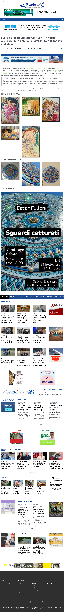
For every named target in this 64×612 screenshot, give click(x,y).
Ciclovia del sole (6, 583)
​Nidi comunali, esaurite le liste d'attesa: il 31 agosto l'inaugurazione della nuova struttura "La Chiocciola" (23, 319)
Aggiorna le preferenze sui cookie (50, 601)
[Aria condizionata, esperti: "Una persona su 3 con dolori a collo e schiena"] (6, 483)
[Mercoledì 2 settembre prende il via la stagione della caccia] (8, 352)
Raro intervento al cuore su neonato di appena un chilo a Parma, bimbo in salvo (39, 319)
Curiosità (22, 534)
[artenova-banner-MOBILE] (16, 384)
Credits (31, 602)
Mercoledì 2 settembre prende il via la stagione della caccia (7, 361)
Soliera (49, 587)
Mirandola (19, 583)
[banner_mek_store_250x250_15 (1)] (56, 490)
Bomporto (34, 587)
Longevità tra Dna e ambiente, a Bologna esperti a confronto (17, 490)
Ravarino (49, 589)
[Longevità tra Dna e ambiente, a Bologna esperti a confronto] (18, 483)
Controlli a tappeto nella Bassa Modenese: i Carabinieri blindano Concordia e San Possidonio (39, 340)
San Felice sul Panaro (22, 587)
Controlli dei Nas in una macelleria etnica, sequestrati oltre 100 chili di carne (7, 340)
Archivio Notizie (6, 587)
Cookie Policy (36, 601)
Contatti (13, 601)
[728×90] (32, 15)
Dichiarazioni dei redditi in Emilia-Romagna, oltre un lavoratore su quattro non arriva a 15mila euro (39, 362)
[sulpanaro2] (47, 444)
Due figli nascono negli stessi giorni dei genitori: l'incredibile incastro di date (39, 550)
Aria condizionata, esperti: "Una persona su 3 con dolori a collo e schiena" (5, 490)
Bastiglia (34, 589)
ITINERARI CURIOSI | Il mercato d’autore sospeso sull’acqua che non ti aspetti (24, 408)
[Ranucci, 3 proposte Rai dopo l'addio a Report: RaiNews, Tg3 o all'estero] (40, 456)
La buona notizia (30, 48)
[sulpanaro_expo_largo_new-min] (32, 565)
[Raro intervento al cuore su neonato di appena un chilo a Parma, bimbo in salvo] (39, 308)
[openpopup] (62, 19)
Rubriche (22, 399)
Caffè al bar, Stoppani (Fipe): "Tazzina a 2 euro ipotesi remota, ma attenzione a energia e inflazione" (56, 464)
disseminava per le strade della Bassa (39, 68)
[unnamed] (56, 315)
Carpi (18, 593)
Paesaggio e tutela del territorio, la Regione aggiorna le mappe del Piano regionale (24, 550)
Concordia (19, 589)
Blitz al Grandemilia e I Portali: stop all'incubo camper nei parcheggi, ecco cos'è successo (23, 340)
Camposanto (35, 585)
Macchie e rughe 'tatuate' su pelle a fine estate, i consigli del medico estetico (40, 490)
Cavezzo (34, 583)
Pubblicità (19, 601)
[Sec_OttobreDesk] (32, 27)
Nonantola (50, 591)
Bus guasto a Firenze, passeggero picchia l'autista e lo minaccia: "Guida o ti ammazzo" (8, 464)
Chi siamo (6, 601)
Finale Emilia (20, 585)
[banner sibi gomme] (16, 444)
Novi (48, 585)
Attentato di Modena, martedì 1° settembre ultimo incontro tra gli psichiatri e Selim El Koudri (7, 319)
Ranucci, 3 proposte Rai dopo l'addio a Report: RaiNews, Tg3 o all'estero (39, 463)
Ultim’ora (5, 296)
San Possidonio (36, 591)
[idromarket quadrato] (56, 340)
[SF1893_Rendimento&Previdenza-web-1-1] (56, 362)
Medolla (38, 48)
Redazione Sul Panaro (8, 48)
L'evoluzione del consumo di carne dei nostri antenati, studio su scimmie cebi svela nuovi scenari (29, 490)
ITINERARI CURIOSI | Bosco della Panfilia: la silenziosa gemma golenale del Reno (56, 409)
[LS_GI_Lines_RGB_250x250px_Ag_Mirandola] (47, 384)
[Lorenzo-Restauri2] (8, 514)
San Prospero (50, 583)
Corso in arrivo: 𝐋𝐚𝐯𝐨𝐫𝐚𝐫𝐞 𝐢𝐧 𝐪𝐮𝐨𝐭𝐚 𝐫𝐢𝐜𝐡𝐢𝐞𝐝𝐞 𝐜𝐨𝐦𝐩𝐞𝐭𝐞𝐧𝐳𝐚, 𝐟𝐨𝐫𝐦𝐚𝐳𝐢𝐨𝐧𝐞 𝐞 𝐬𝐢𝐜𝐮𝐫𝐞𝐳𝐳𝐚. (49, 390)
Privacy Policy (27, 601)
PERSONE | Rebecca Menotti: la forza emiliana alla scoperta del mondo (40, 408)
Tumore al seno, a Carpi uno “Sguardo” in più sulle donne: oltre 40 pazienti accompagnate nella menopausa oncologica (23, 511)
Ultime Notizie (5, 585)
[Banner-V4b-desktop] (32, 63)
